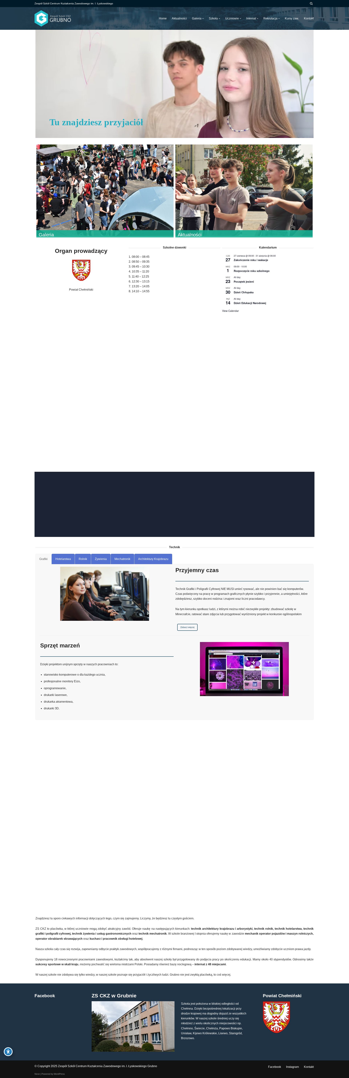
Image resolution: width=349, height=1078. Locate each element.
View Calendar (230, 311)
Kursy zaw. (292, 18)
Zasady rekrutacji (155, 508)
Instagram (292, 1066)
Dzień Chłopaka (244, 292)
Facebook (274, 1066)
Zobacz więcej (187, 627)
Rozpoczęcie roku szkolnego (252, 271)
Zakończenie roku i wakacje (251, 260)
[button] (203, 18)
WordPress (59, 1074)
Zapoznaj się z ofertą (190, 508)
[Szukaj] (311, 3)
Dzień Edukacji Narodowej (250, 303)
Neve (37, 1074)
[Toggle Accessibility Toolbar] (8, 1051)
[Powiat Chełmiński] (276, 1032)
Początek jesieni (244, 281)
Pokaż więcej (174, 340)
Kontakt (309, 1066)
